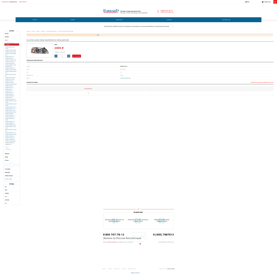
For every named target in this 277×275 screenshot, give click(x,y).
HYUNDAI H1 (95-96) (9, 82)
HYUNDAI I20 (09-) (9, 85)
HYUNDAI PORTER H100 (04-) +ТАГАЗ (11, 101)
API (5, 186)
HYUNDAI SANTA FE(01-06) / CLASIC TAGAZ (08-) (11, 112)
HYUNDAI (8, 44)
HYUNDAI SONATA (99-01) (10, 124)
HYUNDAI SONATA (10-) (10, 121)
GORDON (7, 193)
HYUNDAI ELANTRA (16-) (10, 68)
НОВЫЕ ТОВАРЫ (8, 179)
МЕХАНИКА (7, 172)
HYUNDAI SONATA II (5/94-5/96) (10, 127)
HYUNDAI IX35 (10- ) (9, 92)
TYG (6, 196)
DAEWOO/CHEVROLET (10, 42)
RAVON (7, 148)
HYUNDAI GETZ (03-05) (10, 79)
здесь (98, 34)
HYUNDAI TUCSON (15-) (10, 137)
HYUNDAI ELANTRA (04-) (10, 61)
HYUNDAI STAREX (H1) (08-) (11, 134)
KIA (6, 146)
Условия (72, 19)
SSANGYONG (8, 149)
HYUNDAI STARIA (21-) (9, 136)
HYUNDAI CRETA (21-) (9, 58)
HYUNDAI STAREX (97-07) (10, 132)
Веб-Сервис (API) (226, 19)
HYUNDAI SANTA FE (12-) (10, 108)
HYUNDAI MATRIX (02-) (9, 95)
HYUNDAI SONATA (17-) (10, 123)
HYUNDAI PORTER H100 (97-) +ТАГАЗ (11, 104)
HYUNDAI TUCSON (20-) (10, 139)
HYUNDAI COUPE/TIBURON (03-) (10, 54)
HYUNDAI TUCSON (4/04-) (10, 141)
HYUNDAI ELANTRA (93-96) (10, 69)
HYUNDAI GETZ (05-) (9, 80)
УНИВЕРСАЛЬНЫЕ (9, 175)
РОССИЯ (7, 160)
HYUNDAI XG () (8, 144)
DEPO (6, 190)
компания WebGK (171, 268)
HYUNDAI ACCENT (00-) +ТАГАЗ (10, 47)
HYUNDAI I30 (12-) (9, 89)
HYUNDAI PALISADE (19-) (10, 99)
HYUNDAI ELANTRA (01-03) (10, 59)
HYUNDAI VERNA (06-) (9, 142)
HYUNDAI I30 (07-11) (9, 87)
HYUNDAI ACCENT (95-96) (10, 50)
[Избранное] (275, 3)
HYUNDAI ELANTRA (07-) (10, 63)
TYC (6, 203)
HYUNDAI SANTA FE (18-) (10, 110)
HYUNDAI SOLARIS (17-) (10, 116)
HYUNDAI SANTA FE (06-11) (10, 107)
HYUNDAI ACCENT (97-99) (10, 51)
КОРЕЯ (6, 40)
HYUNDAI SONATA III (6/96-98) (11, 130)
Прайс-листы (119, 19)
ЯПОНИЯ (7, 37)
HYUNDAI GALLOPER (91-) (10, 77)
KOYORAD (7, 200)
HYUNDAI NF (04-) (9, 97)
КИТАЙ (6, 157)
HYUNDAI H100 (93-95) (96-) (11, 84)
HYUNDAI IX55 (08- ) (9, 94)
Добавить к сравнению (60, 52)
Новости (35, 19)
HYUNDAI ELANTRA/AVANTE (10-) (10, 72)
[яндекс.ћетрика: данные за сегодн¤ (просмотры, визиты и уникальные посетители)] (135, 272)
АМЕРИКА (7, 153)
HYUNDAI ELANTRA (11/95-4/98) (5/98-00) (10, 65)
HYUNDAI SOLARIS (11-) (10, 115)
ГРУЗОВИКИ (7, 169)
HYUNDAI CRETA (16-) (9, 56)
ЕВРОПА (6, 33)
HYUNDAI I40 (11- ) (9, 90)
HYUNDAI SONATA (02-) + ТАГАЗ (10, 119)
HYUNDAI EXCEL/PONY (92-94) (10, 75)
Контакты (169, 19)
